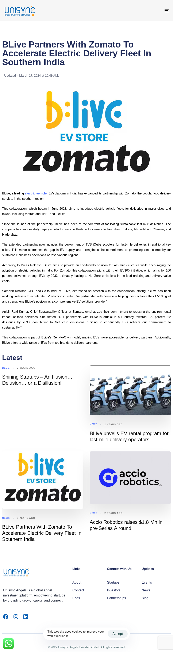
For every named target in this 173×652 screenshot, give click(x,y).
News (93, 424)
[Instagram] (15, 616)
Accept (117, 634)
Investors (113, 590)
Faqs (76, 598)
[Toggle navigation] (141, 10)
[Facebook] (5, 616)
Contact (78, 590)
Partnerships (116, 598)
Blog (6, 368)
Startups (113, 582)
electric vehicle (36, 193)
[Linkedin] (25, 616)
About (76, 582)
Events (147, 582)
